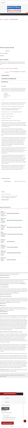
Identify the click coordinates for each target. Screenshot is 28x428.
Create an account (7, 423)
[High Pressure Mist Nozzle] (3, 215)
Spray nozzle (23, 71)
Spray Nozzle (6, 19)
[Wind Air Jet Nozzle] (3, 260)
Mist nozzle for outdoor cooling (14, 227)
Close (26, 1)
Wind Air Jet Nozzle (11, 259)
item (26, 13)
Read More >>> (23, 283)
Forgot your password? (5, 405)
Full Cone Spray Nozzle (12, 247)
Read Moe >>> (9, 302)
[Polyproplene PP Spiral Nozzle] (3, 254)
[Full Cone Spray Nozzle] (3, 247)
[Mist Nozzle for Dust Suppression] (3, 222)
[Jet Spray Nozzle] (3, 242)
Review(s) (7, 50)
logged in (8, 197)
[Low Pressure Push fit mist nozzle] (3, 236)
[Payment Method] (16, 379)
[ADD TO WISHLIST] (2, 72)
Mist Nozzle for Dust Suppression (14, 220)
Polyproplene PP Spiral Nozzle (14, 252)
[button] (25, 207)
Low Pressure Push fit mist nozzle (15, 234)
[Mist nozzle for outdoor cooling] (3, 229)
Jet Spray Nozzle (11, 241)
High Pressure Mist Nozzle (13, 213)
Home (1, 19)
